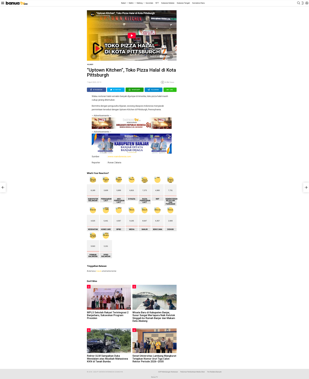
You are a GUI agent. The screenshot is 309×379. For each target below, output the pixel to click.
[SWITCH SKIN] (302, 3)
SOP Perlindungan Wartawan (168, 372)
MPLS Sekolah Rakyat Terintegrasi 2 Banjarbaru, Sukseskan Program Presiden (108, 315)
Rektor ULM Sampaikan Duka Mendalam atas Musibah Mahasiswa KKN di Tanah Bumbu (107, 358)
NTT (157, 3)
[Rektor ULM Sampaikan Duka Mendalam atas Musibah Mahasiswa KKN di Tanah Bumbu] (109, 340)
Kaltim (131, 3)
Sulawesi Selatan (167, 3)
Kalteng (140, 3)
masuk (98, 271)
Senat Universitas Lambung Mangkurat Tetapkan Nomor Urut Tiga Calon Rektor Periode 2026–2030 (154, 358)
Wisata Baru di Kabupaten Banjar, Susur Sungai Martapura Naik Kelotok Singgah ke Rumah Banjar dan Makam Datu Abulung (153, 316)
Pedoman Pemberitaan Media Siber (192, 372)
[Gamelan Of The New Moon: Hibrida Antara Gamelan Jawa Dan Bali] (3, 187)
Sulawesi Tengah (183, 3)
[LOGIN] (306, 3)
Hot (89, 286)
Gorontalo (149, 3)
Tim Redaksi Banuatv (214, 372)
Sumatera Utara (198, 3)
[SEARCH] (298, 3)
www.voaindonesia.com (119, 156)
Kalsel (123, 3)
